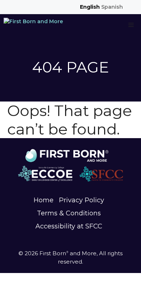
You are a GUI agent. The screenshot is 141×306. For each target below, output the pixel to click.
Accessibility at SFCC (68, 226)
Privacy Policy (81, 200)
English (90, 7)
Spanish (112, 7)
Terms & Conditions (69, 213)
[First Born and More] (33, 25)
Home (44, 200)
